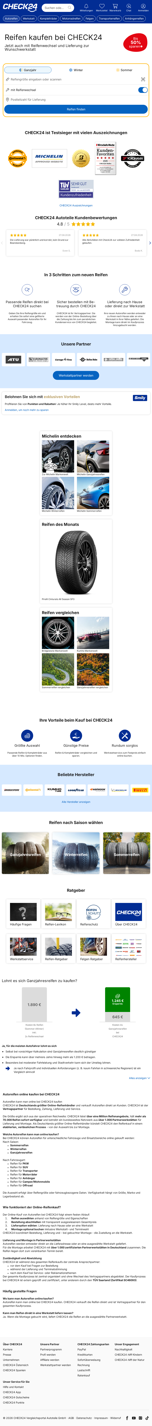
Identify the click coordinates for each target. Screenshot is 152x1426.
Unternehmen (11, 1359)
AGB (71, 1417)
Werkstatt (29, 18)
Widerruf (115, 1417)
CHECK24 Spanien (14, 1370)
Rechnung (83, 1365)
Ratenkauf (83, 1375)
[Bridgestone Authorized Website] (81, 158)
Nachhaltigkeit (123, 1349)
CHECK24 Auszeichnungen (76, 205)
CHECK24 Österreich (15, 1365)
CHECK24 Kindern (128, 1354)
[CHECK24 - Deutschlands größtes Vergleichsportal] (20, 8)
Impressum (101, 1417)
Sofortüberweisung (88, 1359)
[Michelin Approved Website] (49, 158)
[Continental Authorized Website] (17, 158)
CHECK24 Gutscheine (16, 1397)
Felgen (90, 18)
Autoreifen (11, 18)
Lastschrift (83, 1370)
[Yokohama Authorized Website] (132, 158)
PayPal (81, 1349)
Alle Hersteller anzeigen (76, 801)
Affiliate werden (49, 1359)
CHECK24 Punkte (13, 1402)
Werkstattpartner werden (76, 375)
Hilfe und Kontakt (13, 1386)
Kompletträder (48, 18)
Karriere (7, 1349)
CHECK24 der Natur (129, 1359)
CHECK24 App (12, 1392)
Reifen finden (76, 109)
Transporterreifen (109, 18)
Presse (7, 1354)
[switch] (143, 90)
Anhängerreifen (134, 18)
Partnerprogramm (51, 1349)
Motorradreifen (71, 18)
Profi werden (48, 1354)
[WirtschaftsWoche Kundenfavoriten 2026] (105, 158)
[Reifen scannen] (143, 79)
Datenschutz (84, 1417)
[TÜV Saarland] (76, 189)
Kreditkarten (84, 1354)
